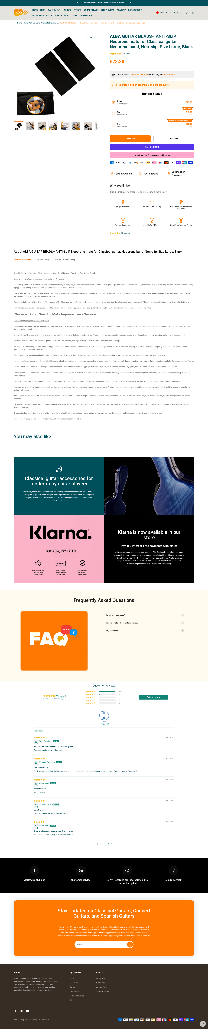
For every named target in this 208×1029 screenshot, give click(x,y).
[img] (39, 738)
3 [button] (104, 843)
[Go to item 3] (41, 126)
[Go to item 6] (76, 126)
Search (73, 978)
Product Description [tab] (22, 260)
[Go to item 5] (65, 126)
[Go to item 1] (18, 126)
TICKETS (58, 15)
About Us (74, 983)
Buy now (174, 138)
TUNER (75, 15)
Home (19, 23)
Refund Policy (101, 983)
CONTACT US (86, 15)
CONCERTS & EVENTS (42, 15)
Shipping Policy (101, 987)
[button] (115, 54)
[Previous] (77, 3)
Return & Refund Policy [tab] (65, 260)
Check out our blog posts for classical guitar (31, 320)
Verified (104, 724)
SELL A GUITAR (107, 10)
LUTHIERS (66, 10)
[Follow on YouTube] (27, 1011)
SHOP (42, 10)
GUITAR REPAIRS (91, 10)
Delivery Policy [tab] (43, 260)
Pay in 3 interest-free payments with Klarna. (152, 155)
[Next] (130, 3)
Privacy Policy (101, 978)
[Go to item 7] (88, 126)
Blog (72, 1000)
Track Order (75, 991)
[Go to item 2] (30, 126)
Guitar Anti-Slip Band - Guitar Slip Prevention (41, 23)
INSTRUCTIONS (135, 10)
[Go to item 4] (53, 126)
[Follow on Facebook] (15, 1011)
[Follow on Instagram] (21, 1011)
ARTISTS (77, 10)
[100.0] (104, 715)
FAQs (72, 987)
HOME (35, 10)
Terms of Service (77, 996)
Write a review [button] (153, 697)
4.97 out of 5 (61, 696)
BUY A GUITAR (54, 10)
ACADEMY (121, 10)
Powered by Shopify (42, 1020)
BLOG (66, 15)
